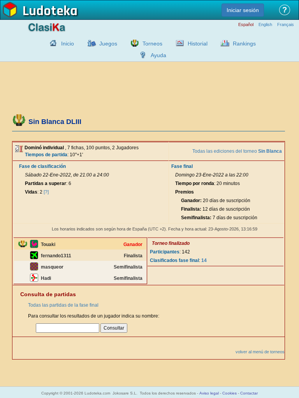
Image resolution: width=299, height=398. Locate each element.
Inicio (67, 43)
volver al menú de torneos (260, 351)
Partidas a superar (45, 183)
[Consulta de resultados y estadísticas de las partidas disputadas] (178, 43)
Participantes (164, 252)
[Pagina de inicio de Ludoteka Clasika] (51, 43)
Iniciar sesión (243, 10)
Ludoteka (50, 11)
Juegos (108, 43)
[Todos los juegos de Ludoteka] (89, 43)
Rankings (244, 43)
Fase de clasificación (42, 166)
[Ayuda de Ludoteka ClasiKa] (141, 55)
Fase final (182, 166)
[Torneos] (132, 43)
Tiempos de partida (46, 154)
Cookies (229, 393)
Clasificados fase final (174, 260)
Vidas (31, 192)
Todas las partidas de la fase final (63, 305)
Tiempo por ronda (194, 183)
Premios (184, 192)
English (265, 25)
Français (285, 25)
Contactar (249, 393)
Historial (198, 43)
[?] (46, 192)
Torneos (152, 43)
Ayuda (158, 55)
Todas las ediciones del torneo (237, 151)
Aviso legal (209, 393)
